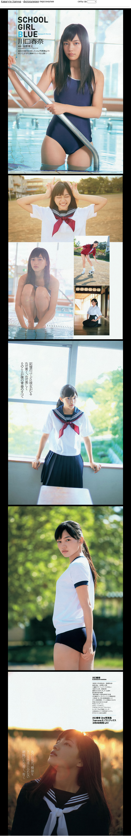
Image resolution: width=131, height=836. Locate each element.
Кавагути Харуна (11, 1)
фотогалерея (31, 1)
